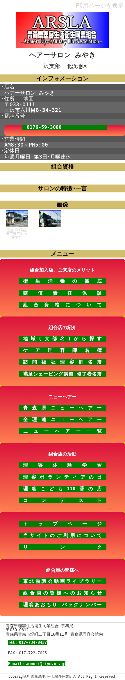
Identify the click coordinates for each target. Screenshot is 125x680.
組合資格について (62, 304)
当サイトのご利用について (62, 535)
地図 (28, 98)
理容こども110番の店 (62, 488)
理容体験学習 (62, 465)
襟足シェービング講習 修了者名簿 (62, 374)
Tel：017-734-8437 (27, 642)
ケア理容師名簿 (62, 350)
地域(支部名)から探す (62, 338)
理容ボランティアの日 (62, 477)
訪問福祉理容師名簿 (62, 362)
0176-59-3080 (44, 127)
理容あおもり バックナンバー (62, 604)
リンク (62, 547)
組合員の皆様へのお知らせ (62, 593)
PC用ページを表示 (100, 5)
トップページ (62, 523)
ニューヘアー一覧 (62, 431)
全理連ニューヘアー (62, 419)
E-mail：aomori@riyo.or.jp (36, 663)
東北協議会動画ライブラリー (62, 581)
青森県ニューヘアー (62, 408)
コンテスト (62, 500)
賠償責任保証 (62, 293)
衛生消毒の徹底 (62, 281)
